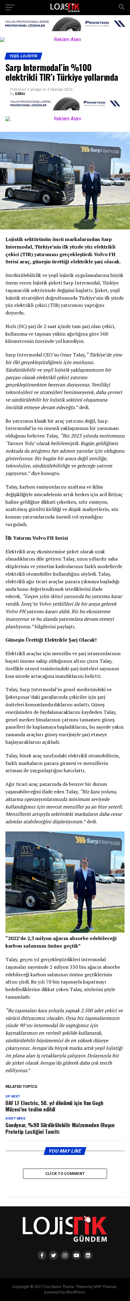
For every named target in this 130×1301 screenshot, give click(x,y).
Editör (20, 94)
